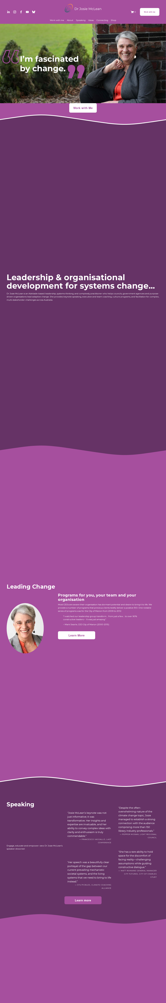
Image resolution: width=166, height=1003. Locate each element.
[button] (35, 826)
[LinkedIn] (8, 12)
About (70, 20)
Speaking (80, 20)
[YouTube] (27, 12)
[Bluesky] (33, 12)
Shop (113, 20)
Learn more (83, 900)
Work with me (149, 12)
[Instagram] (14, 12)
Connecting (102, 20)
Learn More (76, 635)
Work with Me (83, 108)
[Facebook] (21, 12)
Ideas (91, 20)
